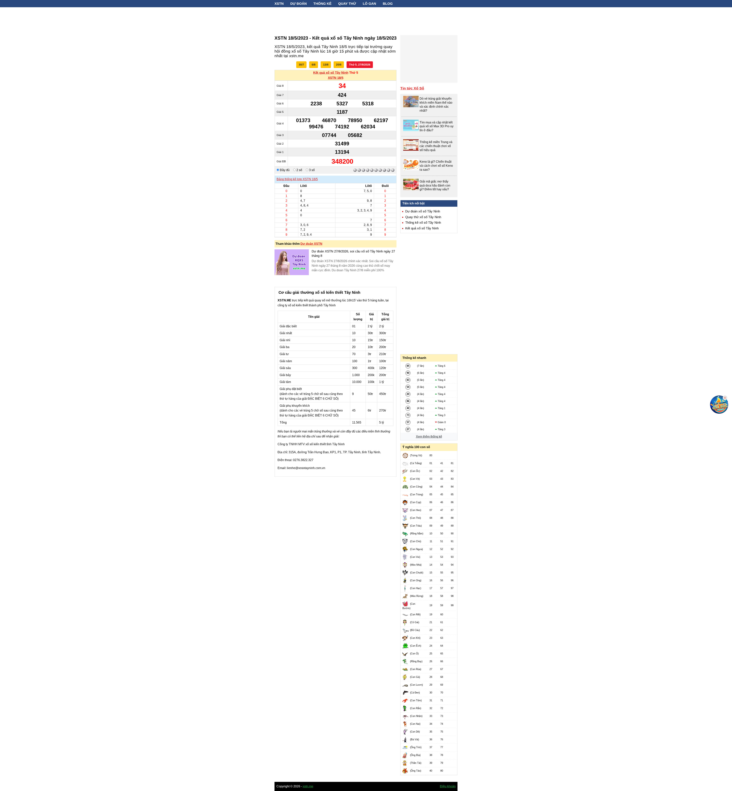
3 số (311, 170)
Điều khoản (448, 786)
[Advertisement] (366, 19)
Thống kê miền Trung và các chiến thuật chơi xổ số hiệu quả (436, 146)
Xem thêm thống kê (429, 436)
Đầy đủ (284, 170)
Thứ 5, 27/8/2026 (359, 64)
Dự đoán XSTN (311, 243)
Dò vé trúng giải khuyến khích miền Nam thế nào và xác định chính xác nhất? (436, 104)
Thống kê (322, 4)
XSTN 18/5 (335, 78)
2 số (299, 170)
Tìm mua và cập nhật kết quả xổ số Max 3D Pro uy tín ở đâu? (436, 126)
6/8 (313, 64)
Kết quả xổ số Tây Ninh (330, 72)
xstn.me (308, 786)
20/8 (338, 64)
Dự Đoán (298, 4)
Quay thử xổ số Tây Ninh (423, 217)
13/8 (325, 64)
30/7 (301, 64)
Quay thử (347, 4)
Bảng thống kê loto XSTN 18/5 (297, 179)
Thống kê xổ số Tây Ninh (423, 222)
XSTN (279, 4)
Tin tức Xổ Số (412, 88)
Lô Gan (369, 4)
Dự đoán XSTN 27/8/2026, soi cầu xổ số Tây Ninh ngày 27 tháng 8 (353, 253)
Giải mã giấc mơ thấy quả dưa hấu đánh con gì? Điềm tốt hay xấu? (435, 185)
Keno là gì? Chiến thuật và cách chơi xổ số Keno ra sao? (436, 165)
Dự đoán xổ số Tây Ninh (422, 211)
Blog (388, 4)
